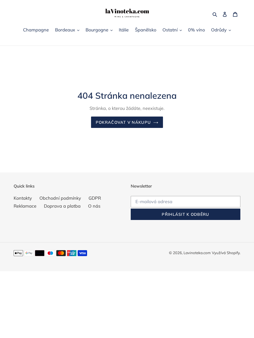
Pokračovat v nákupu (123, 122)
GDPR (95, 198)
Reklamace (25, 206)
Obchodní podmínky (60, 198)
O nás (94, 206)
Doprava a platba (62, 206)
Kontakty (23, 198)
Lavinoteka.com (197, 252)
